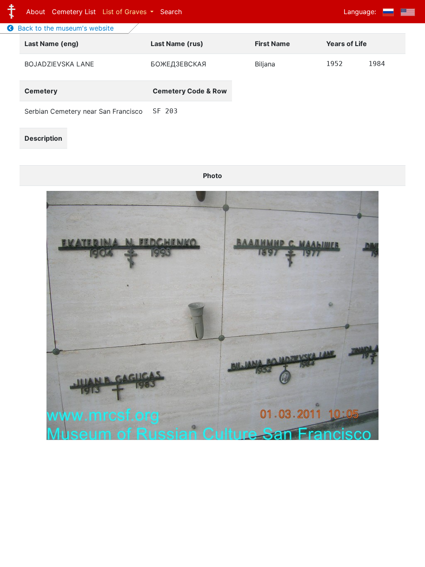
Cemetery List (74, 11)
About (35, 11)
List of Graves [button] (126, 11)
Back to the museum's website (64, 28)
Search (171, 11)
